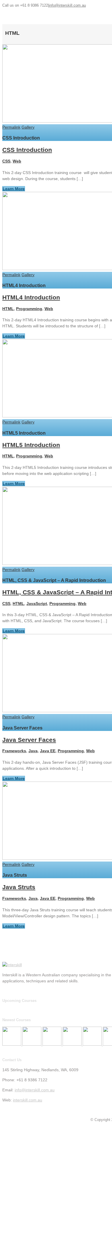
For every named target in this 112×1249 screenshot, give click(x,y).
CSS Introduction (27, 149)
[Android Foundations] (73, 1044)
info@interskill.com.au (67, 5)
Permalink (11, 127)
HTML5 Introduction (31, 445)
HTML (8, 308)
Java (33, 750)
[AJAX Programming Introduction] (12, 1044)
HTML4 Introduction (31, 297)
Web (17, 161)
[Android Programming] (93, 1044)
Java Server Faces (29, 739)
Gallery (28, 127)
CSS (6, 161)
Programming (29, 308)
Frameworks (14, 750)
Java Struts (18, 887)
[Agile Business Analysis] (32, 1044)
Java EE (47, 750)
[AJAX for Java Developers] (53, 1044)
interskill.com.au (27, 1100)
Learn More (14, 188)
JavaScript (36, 603)
